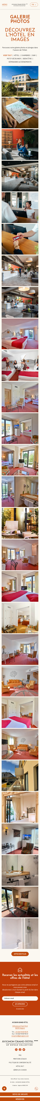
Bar (33, 55)
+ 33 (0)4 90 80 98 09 (21, 1032)
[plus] (4, 1088)
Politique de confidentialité (20, 1062)
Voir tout (7, 55)
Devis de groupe (20, 1094)
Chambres (25, 55)
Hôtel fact (20, 1066)
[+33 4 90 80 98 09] (36, 1088)
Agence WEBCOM (23, 1085)
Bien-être (27, 59)
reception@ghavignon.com (20, 1036)
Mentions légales (20, 1059)
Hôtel (16, 55)
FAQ (20, 1055)
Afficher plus (20, 954)
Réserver (20, 1099)
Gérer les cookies (20, 1070)
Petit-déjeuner (14, 59)
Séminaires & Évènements (20, 62)
